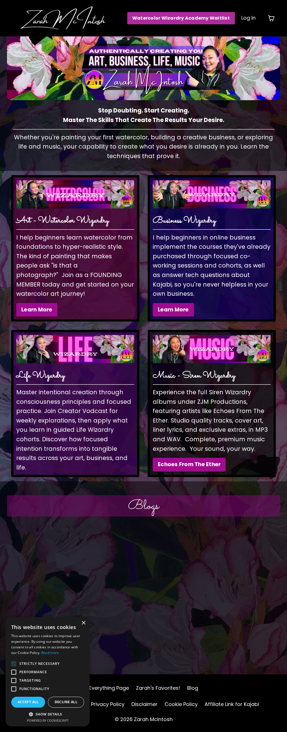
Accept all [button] (28, 702)
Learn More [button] (36, 309)
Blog (192, 687)
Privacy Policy (107, 704)
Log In (248, 17)
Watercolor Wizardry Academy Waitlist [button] (181, 18)
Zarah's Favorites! (158, 687)
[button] (47, 714)
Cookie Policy (181, 704)
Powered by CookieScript (48, 720)
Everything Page (109, 687)
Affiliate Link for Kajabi (232, 704)
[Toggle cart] (271, 18)
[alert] (48, 671)
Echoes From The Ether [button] (189, 464)
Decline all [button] (66, 702)
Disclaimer (144, 704)
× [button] (83, 623)
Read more (50, 652)
